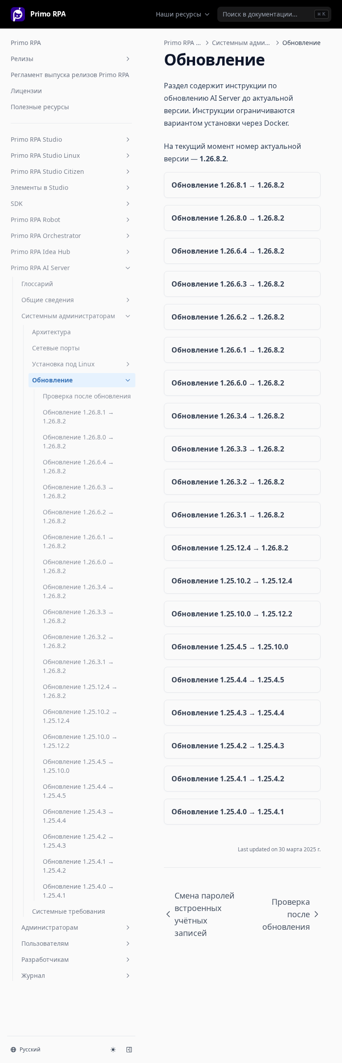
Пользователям (45, 943)
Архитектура (51, 332)
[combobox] (274, 14)
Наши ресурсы (178, 14)
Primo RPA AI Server (40, 267)
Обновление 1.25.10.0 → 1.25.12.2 (80, 741)
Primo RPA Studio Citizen (47, 171)
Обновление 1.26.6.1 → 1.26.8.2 (78, 541)
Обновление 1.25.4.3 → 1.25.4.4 (78, 816)
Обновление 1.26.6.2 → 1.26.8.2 (78, 516)
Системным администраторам (68, 316)
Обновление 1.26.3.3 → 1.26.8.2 (78, 616)
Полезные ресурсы (40, 107)
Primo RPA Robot (35, 219)
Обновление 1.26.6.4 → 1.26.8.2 (78, 466)
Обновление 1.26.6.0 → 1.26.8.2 (78, 566)
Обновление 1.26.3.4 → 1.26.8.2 (78, 591)
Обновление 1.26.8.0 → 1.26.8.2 (78, 441)
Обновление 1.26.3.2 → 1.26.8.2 (78, 641)
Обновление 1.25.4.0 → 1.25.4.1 (78, 890)
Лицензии (26, 90)
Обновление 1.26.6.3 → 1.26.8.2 (78, 491)
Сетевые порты (56, 348)
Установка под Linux (63, 364)
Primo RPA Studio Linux (45, 155)
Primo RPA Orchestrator (46, 235)
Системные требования (68, 911)
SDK (17, 203)
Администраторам (49, 927)
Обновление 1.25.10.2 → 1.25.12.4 (80, 716)
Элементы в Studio (39, 187)
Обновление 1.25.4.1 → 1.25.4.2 (78, 865)
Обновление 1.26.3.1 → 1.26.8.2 (78, 666)
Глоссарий (37, 283)
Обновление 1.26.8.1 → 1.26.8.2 (78, 416)
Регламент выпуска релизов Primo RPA (70, 74)
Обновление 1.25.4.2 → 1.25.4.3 (78, 841)
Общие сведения (47, 300)
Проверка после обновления (87, 396)
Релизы (22, 58)
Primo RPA (26, 42)
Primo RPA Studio (36, 139)
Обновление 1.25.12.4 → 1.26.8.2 (80, 691)
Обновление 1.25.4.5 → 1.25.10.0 (78, 766)
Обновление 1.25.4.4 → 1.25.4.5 (78, 791)
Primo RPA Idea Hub (40, 251)
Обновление (52, 380)
